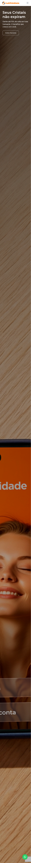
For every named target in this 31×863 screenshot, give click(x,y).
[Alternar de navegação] (27, 3)
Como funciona (10, 33)
